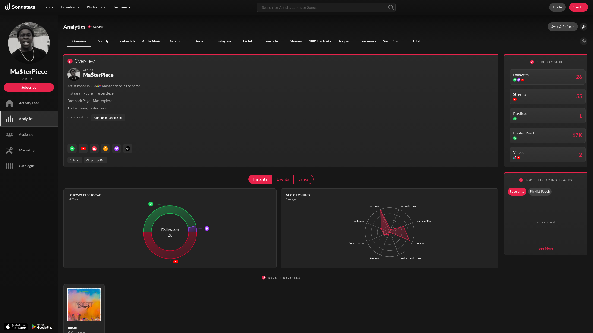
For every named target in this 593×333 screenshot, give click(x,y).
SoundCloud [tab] (392, 41)
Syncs (303, 179)
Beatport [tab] (344, 41)
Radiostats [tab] (128, 41)
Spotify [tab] (103, 41)
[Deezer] (116, 148)
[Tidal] (127, 148)
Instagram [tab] (223, 41)
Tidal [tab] (416, 41)
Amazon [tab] (176, 41)
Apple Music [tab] (151, 41)
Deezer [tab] (200, 41)
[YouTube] (83, 148)
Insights (260, 179)
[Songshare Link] (583, 27)
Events (283, 179)
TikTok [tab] (248, 41)
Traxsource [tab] (368, 41)
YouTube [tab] (272, 41)
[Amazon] (105, 148)
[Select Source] (583, 41)
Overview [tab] (79, 41)
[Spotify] (72, 148)
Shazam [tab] (296, 41)
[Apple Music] (94, 148)
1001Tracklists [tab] (320, 41)
